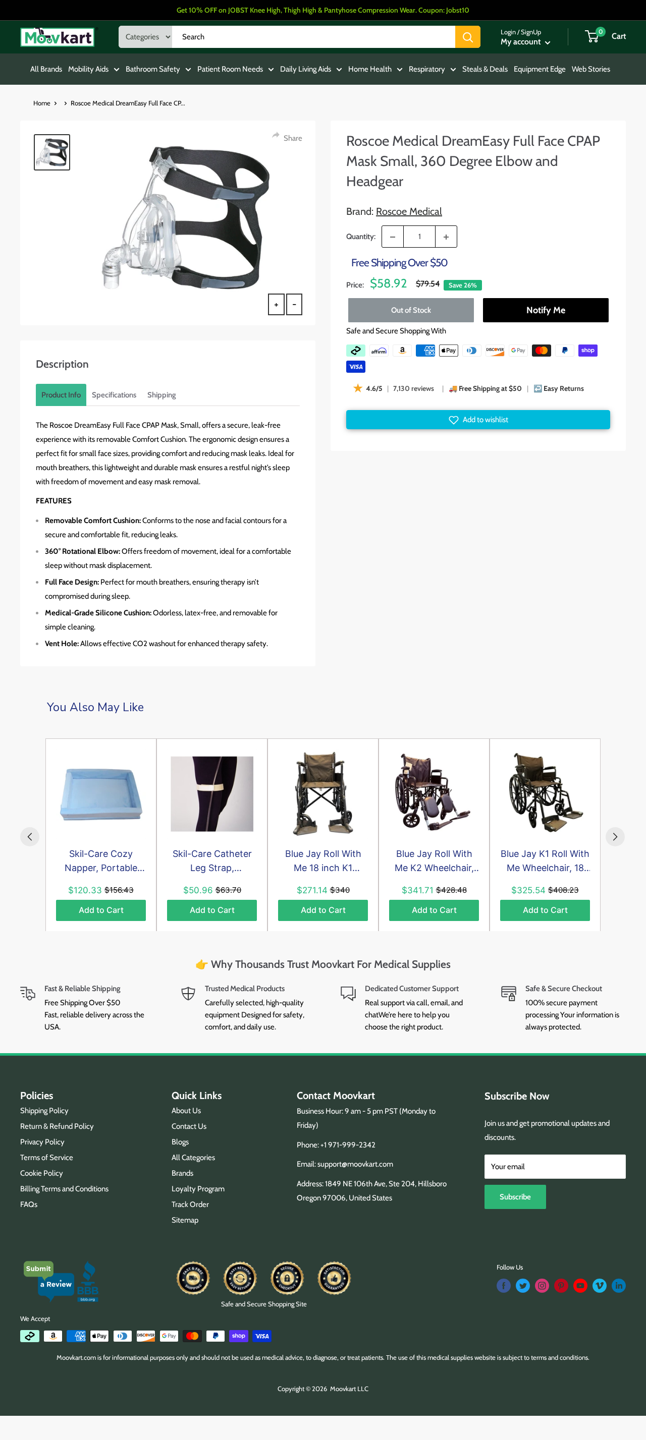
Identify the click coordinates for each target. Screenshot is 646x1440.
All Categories (193, 1157)
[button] (478, 420)
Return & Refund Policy (57, 1126)
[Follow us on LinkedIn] (619, 1286)
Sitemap (185, 1220)
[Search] (467, 37)
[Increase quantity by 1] (446, 237)
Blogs (180, 1141)
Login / (510, 32)
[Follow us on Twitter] (523, 1286)
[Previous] (29, 836)
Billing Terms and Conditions (64, 1188)
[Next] (615, 836)
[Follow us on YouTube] (580, 1286)
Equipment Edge (540, 69)
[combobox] (313, 37)
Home (41, 103)
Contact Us (189, 1126)
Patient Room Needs (230, 69)
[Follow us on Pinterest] (561, 1286)
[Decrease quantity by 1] (392, 237)
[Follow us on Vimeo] (600, 1286)
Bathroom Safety (153, 69)
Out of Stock (411, 310)
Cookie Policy (41, 1173)
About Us (186, 1110)
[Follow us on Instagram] (542, 1286)
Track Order (190, 1204)
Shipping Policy (44, 1110)
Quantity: (360, 236)
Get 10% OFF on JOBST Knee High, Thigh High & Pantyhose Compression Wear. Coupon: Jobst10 (323, 10)
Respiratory (427, 69)
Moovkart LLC (349, 1389)
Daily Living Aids (305, 69)
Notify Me (545, 310)
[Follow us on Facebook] (504, 1286)
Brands (182, 1173)
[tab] (61, 395)
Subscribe (515, 1196)
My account (522, 41)
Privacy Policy (42, 1141)
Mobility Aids (88, 69)
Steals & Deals (485, 69)
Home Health (370, 69)
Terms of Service (46, 1157)
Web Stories (591, 69)
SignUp (531, 32)
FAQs (28, 1204)
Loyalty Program (198, 1188)
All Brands (46, 69)
